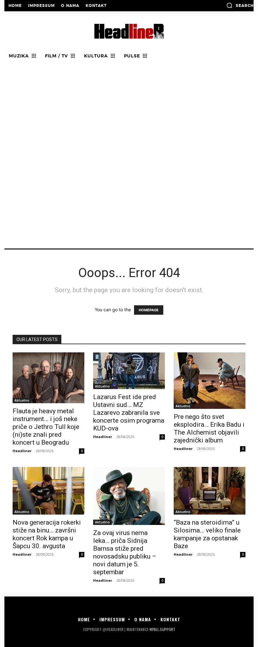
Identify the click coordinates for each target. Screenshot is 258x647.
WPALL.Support (162, 629)
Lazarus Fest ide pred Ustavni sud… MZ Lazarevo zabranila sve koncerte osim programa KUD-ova (128, 412)
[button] (240, 5)
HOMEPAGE (149, 310)
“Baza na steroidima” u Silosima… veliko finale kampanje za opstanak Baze (207, 534)
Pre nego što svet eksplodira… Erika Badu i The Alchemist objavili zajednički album (209, 428)
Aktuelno (21, 400)
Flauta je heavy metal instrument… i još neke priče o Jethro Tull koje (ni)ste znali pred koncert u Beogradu (46, 426)
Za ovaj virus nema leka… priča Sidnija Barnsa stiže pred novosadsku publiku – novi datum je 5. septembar (124, 552)
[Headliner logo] (129, 31)
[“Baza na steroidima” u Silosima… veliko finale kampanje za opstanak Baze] (209, 491)
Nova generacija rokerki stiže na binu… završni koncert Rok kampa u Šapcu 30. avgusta (47, 534)
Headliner (22, 450)
